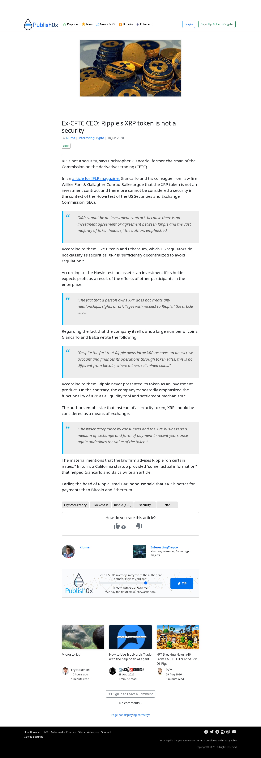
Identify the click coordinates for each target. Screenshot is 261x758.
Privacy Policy (229, 740)
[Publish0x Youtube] (234, 732)
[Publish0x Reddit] (223, 732)
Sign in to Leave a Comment (132, 694)
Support (106, 732)
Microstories (71, 654)
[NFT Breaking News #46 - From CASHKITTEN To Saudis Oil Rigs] (177, 637)
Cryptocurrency (75, 505)
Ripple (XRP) (122, 505)
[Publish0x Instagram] (229, 732)
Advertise (93, 732)
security (145, 505)
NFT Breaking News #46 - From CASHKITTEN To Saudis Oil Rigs (177, 659)
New (89, 24)
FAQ (45, 732)
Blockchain (100, 505)
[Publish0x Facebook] (206, 732)
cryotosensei (80, 670)
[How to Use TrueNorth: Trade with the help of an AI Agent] (130, 637)
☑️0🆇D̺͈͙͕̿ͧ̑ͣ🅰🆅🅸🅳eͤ (131, 670)
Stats (81, 732)
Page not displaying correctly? (130, 715)
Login (189, 24)
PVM (169, 670)
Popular (73, 24)
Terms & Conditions (206, 740)
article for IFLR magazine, (96, 178)
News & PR (108, 24)
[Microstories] (83, 637)
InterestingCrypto (91, 138)
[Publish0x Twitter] (212, 732)
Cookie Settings (33, 736)
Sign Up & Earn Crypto (217, 24)
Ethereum (147, 24)
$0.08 (66, 146)
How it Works (32, 732)
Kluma (70, 138)
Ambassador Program (63, 732)
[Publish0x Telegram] (217, 732)
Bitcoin (128, 24)
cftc (167, 505)
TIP (184, 583)
